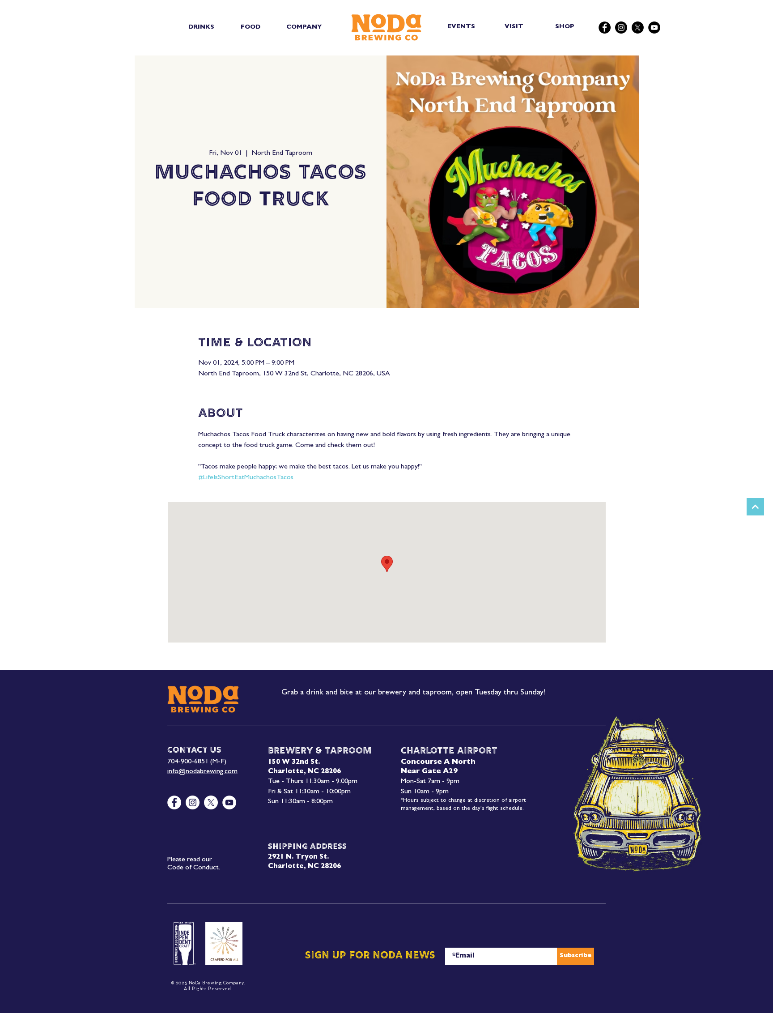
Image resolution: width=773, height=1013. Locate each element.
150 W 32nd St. (294, 762)
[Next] (755, 506)
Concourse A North (438, 762)
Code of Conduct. (193, 868)
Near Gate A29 (429, 771)
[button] (201, 27)
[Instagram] (621, 27)
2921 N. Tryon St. (298, 857)
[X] (638, 27)
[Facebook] (605, 27)
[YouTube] (654, 27)
